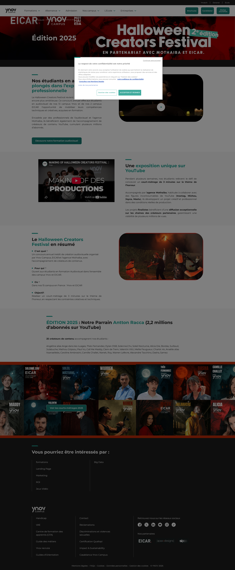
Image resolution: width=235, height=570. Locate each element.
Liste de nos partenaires (88, 85)
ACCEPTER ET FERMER (130, 92)
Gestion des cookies (106, 92)
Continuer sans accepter (152, 60)
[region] (118, 78)
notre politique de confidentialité (130, 79)
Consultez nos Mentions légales (91, 81)
